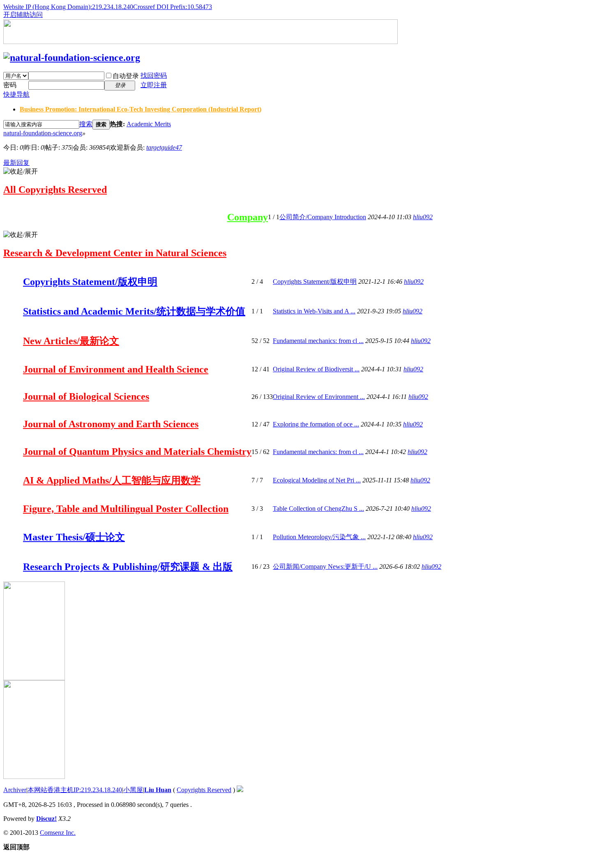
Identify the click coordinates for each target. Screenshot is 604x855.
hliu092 (423, 216)
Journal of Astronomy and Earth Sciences (110, 424)
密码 (9, 84)
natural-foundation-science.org (42, 133)
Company (247, 217)
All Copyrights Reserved (55, 189)
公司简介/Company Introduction (322, 216)
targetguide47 (164, 147)
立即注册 (154, 84)
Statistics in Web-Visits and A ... (314, 311)
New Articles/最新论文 (71, 341)
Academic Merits (149, 123)
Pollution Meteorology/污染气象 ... (319, 536)
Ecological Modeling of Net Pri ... (317, 480)
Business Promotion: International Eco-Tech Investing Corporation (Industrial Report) (140, 109)
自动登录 (126, 75)
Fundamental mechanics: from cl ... (318, 340)
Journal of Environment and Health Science (115, 369)
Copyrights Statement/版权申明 (90, 281)
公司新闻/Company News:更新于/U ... (325, 566)
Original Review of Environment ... (319, 396)
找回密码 (154, 75)
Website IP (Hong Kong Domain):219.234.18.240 (68, 6)
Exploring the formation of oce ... (316, 424)
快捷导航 (16, 94)
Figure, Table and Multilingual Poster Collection (125, 508)
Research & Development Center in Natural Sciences (114, 253)
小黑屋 (133, 789)
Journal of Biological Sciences (86, 396)
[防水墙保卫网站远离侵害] (240, 789)
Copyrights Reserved (204, 789)
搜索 (85, 123)
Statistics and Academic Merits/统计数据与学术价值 (134, 311)
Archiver (14, 789)
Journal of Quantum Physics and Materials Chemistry (137, 451)
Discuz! (46, 818)
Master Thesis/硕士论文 (74, 537)
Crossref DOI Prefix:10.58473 (172, 6)
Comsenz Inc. (58, 832)
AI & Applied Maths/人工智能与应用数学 (112, 480)
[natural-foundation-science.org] (71, 57)
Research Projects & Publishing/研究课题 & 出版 (128, 566)
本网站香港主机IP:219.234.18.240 (75, 789)
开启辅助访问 (23, 14)
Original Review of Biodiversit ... (316, 369)
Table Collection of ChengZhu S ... (318, 508)
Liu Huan (157, 789)
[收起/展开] (20, 171)
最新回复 (16, 162)
